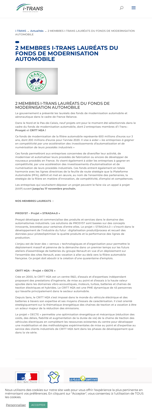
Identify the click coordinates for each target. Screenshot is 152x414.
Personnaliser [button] (16, 405)
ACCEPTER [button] (38, 404)
